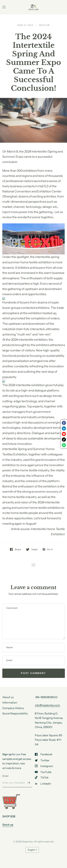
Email (5, 775)
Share (18, 549)
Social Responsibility (15, 713)
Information (9, 702)
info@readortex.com (47, 705)
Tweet (34, 549)
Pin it (50, 549)
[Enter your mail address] (28, 782)
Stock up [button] (7, 824)
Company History (13, 708)
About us (8, 697)
